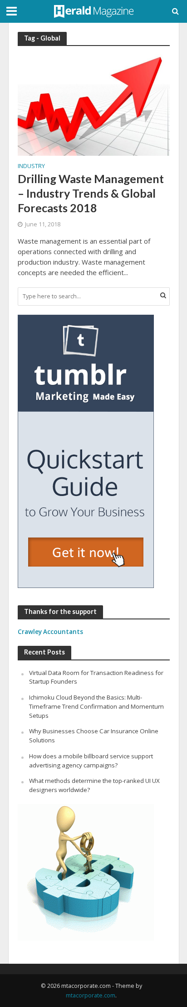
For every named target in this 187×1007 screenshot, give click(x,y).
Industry (31, 167)
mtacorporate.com (90, 995)
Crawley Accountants (50, 632)
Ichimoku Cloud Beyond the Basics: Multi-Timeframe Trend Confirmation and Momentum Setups (96, 706)
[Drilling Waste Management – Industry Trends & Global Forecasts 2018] (94, 104)
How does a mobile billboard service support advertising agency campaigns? (91, 760)
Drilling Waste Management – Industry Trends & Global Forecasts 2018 (91, 193)
